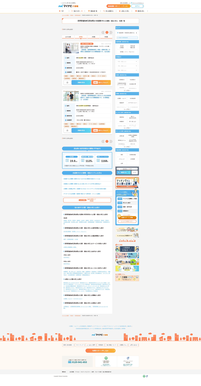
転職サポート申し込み (100, 350)
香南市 (102, 220)
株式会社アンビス (99, 289)
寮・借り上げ (72, 271)
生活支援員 (117, 328)
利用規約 (100, 345)
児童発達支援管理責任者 (82, 328)
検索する (123, 172)
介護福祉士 (66, 306)
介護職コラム (123, 345)
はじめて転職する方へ (127, 221)
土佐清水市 (97, 220)
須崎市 (87, 220)
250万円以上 (67, 263)
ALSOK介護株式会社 (71, 286)
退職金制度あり (86, 275)
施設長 (129, 326)
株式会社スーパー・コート (77, 291)
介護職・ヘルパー (68, 298)
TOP (62, 11)
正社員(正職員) (67, 231)
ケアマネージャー (77, 298)
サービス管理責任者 (95, 328)
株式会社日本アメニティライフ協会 (97, 282)
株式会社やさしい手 (81, 287)
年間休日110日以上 (102, 271)
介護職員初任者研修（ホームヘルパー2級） (81, 306)
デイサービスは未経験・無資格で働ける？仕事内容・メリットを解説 (82, 193)
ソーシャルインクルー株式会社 (82, 284)
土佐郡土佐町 (67, 222)
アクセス (77, 371)
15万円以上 (66, 257)
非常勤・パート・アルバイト (79, 231)
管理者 (123, 328)
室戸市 (69, 220)
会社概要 (72, 371)
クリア (134, 172)
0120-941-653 (79, 362)
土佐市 (82, 220)
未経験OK (88, 271)
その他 (76, 239)
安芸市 (74, 220)
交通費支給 (78, 275)
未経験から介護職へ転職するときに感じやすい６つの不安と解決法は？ (82, 183)
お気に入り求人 (125, 11)
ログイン (137, 6)
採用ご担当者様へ (68, 345)
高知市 (65, 220)
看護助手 (89, 326)
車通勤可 (66, 271)
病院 (65, 239)
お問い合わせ (133, 345)
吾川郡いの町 (74, 222)
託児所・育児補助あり (96, 273)
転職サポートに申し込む (118, 6)
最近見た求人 (141, 11)
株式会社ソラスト (70, 287)
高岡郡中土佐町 (83, 222)
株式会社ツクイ (84, 282)
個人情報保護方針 (107, 371)
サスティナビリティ (86, 371)
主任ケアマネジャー (108, 326)
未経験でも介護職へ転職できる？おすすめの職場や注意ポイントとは (82, 178)
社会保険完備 (71, 275)
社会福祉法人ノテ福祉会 (92, 291)
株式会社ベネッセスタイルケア (71, 282)
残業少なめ (87, 273)
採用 (93, 371)
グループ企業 (98, 371)
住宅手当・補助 (80, 271)
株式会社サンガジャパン (72, 289)
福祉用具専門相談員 (107, 328)
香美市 (107, 220)
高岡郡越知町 (123, 37)
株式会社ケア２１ (91, 287)
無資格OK (94, 271)
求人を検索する (109, 11)
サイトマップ (79, 345)
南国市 (78, 220)
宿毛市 (91, 220)
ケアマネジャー (98, 326)
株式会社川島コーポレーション (86, 289)
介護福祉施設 (70, 239)
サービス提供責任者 (120, 326)
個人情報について (111, 345)
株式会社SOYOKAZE (96, 284)
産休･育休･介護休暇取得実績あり (75, 273)
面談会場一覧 (94, 11)
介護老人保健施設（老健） (70, 247)
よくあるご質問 (91, 345)
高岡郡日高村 (98, 222)
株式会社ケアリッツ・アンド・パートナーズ (88, 286)
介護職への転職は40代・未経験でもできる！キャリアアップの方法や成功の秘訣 (85, 188)
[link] (68, 36)
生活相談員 (83, 326)
